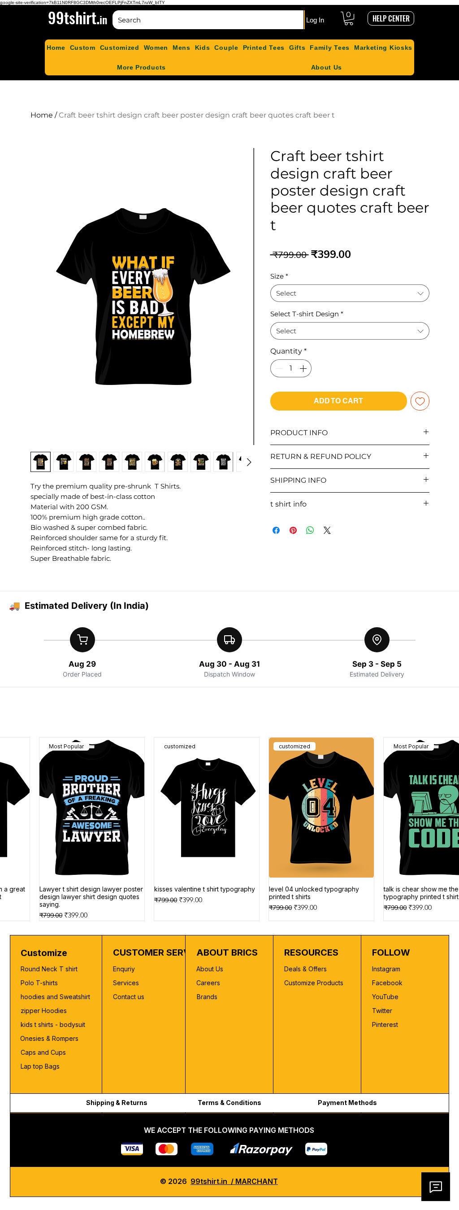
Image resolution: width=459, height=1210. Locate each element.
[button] (349, 18)
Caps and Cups (43, 1052)
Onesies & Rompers (49, 1038)
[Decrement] (278, 368)
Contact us (128, 996)
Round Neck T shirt (49, 969)
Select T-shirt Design (306, 314)
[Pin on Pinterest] (293, 530)
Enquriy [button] (124, 969)
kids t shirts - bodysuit (54, 1024)
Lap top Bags (40, 1066)
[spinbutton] (291, 368)
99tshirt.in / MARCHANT (234, 1181)
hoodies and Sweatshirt (55, 996)
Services (126, 983)
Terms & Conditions (229, 1102)
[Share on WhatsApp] (310, 530)
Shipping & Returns (116, 1102)
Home (41, 115)
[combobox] (349, 293)
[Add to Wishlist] (420, 401)
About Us (209, 969)
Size (279, 276)
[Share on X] (327, 530)
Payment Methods (347, 1102)
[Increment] (304, 368)
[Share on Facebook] (276, 530)
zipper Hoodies (44, 1010)
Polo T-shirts (39, 983)
